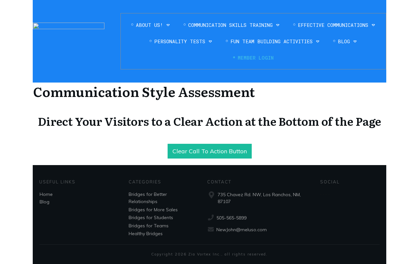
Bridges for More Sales (153, 210)
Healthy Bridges (146, 233)
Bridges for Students (151, 217)
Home (46, 194)
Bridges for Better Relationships (148, 197)
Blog (44, 202)
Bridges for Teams (149, 226)
